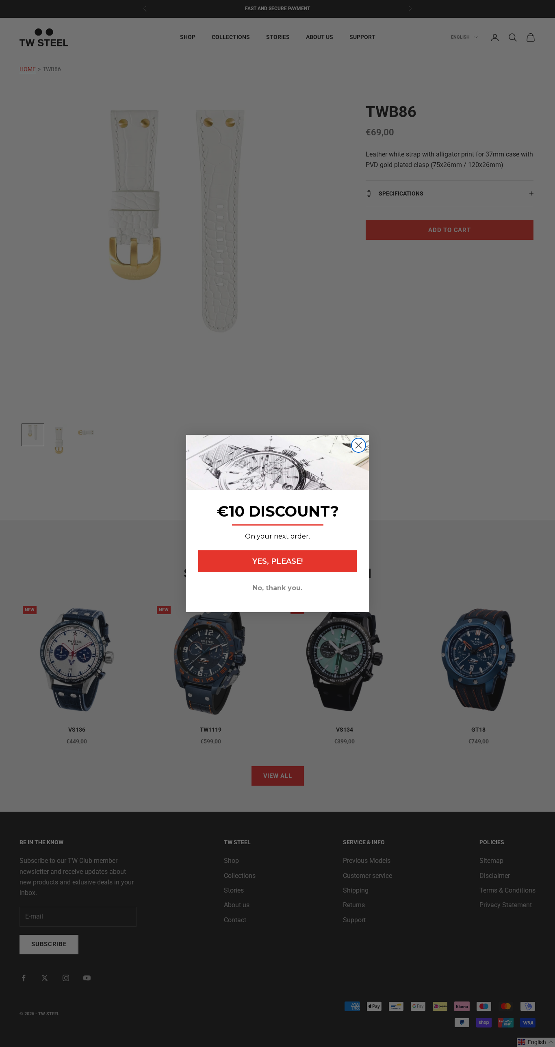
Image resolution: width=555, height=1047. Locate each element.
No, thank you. (277, 588)
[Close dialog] (358, 445)
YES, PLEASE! (277, 561)
